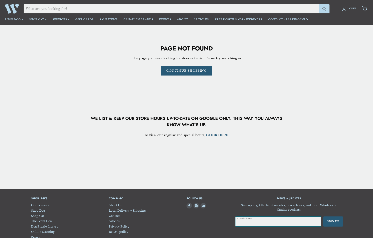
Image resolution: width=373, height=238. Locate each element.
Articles (201, 19)
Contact (114, 216)
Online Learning (43, 232)
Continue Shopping (186, 70)
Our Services (40, 205)
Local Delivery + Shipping (127, 210)
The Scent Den (41, 221)
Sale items (108, 19)
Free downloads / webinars (238, 19)
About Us (115, 205)
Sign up (333, 221)
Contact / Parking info (288, 19)
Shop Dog (13, 19)
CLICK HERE (217, 135)
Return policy (118, 232)
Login (352, 8)
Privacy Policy (119, 226)
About (182, 19)
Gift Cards (84, 19)
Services (60, 19)
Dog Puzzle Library (44, 226)
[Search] (324, 8)
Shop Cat (37, 19)
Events (165, 19)
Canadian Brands (138, 19)
